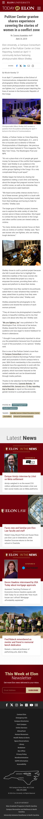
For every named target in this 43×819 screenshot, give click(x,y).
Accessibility (21, 764)
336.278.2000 (22, 790)
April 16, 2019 (21, 38)
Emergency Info (21, 718)
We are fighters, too (11, 322)
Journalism (7, 416)
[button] (3, 2)
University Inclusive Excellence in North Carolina (21, 815)
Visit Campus (21, 724)
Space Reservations (21, 741)
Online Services (21, 728)
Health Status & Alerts (22, 738)
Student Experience (10, 408)
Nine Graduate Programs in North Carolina (21, 806)
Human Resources (21, 734)
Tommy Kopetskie (20, 35)
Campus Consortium (13, 354)
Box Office (21, 751)
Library (21, 744)
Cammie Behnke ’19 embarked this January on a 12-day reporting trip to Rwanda (21, 386)
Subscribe (33, 690)
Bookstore (21, 747)
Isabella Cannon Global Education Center (24, 413)
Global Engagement (20, 405)
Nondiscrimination (21, 757)
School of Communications (23, 416)
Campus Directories (21, 721)
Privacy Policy (21, 754)
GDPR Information (21, 761)
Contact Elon (21, 714)
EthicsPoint (21, 731)
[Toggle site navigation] (39, 8)
